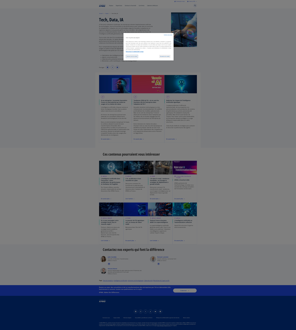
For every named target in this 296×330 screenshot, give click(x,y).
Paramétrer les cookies (165, 56)
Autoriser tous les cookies (132, 56)
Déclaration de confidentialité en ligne (135, 51)
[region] (148, 46)
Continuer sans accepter (168, 34)
